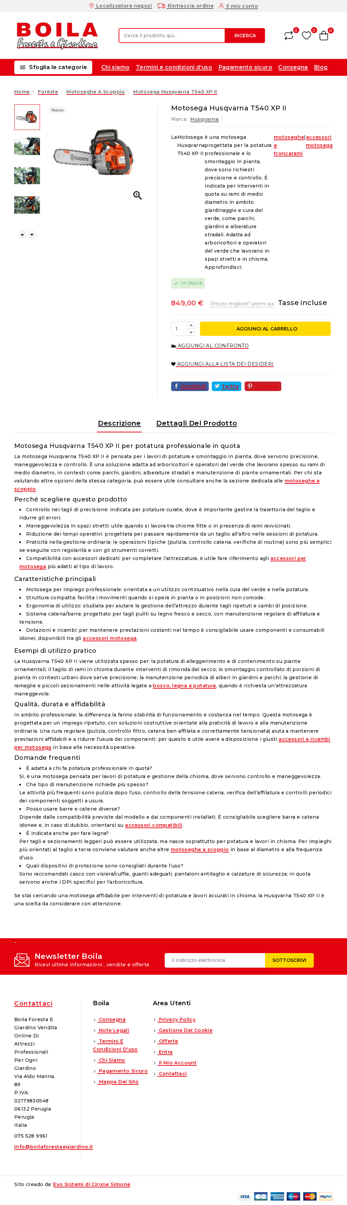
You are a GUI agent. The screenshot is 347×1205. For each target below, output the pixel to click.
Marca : (180, 119)
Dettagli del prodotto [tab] (196, 423)
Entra (164, 1052)
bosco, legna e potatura (184, 686)
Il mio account (177, 1063)
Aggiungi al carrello (266, 329)
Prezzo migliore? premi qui (242, 304)
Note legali (113, 1030)
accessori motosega (319, 141)
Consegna (293, 67)
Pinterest (266, 386)
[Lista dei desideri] (306, 35)
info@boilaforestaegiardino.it (53, 1147)
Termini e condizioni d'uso (174, 67)
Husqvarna (204, 119)
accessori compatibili (153, 825)
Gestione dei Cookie (184, 1030)
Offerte (167, 1041)
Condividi (193, 386)
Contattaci (33, 1003)
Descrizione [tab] (119, 423)
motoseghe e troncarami (289, 145)
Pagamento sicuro (245, 67)
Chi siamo (115, 67)
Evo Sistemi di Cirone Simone (91, 1184)
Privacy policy (176, 1019)
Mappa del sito (118, 1082)
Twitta (230, 386)
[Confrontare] (288, 35)
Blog (321, 67)
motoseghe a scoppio (200, 849)
